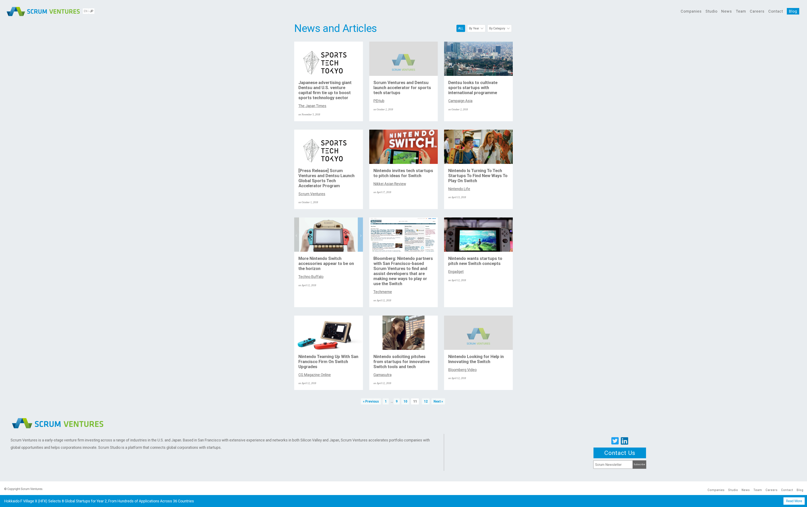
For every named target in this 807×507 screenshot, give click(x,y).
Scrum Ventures (311, 194)
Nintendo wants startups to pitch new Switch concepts (475, 261)
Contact (775, 11)
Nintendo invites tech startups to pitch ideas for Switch (403, 173)
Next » (438, 401)
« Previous (371, 401)
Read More (794, 501)
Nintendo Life (459, 189)
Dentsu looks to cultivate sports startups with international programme (472, 87)
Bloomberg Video (462, 370)
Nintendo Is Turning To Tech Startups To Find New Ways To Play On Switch (478, 175)
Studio (711, 11)
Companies (691, 11)
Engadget (456, 272)
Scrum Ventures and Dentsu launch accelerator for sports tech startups (402, 87)
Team (741, 11)
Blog (793, 11)
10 (405, 401)
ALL (460, 28)
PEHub (378, 101)
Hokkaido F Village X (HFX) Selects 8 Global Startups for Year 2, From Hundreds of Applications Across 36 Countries (99, 501)
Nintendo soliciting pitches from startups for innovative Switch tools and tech (401, 361)
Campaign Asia (460, 101)
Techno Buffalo (310, 277)
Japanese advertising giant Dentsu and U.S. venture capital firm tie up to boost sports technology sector (325, 90)
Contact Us (619, 452)
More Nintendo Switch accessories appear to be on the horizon (326, 263)
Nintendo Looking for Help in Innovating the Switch (476, 359)
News (726, 11)
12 (425, 401)
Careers (757, 11)
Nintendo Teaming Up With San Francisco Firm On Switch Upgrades (328, 361)
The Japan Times (312, 106)
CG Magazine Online (314, 375)
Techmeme (382, 292)
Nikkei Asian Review (389, 184)
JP (91, 11)
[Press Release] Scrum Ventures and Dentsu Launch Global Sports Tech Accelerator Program (326, 178)
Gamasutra (382, 375)
